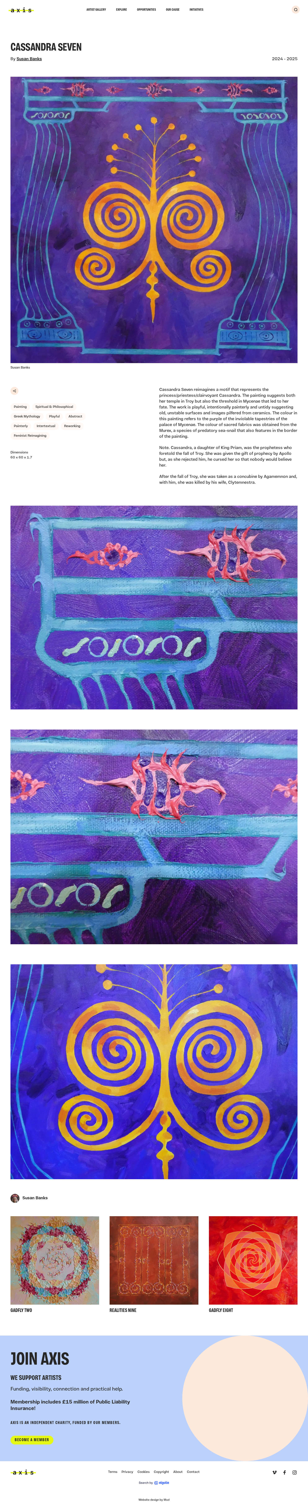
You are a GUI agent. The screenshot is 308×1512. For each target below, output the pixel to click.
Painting (20, 407)
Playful (54, 416)
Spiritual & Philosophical (54, 407)
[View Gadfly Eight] (253, 1266)
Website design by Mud (154, 1500)
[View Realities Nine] (154, 1266)
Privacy (127, 1472)
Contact (193, 1472)
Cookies (143, 1472)
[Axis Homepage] (21, 9)
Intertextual (46, 426)
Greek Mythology (27, 416)
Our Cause (173, 9)
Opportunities (146, 9)
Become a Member (32, 1440)
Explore (121, 9)
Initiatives (196, 9)
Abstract (75, 416)
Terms (112, 1472)
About (178, 1472)
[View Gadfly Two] (54, 1266)
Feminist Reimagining (30, 436)
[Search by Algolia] (154, 1483)
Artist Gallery (96, 9)
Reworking (72, 426)
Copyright (161, 1472)
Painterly (21, 426)
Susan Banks (29, 59)
